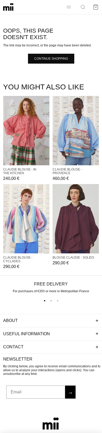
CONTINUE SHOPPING (51, 58)
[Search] (83, 7)
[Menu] (69, 7)
